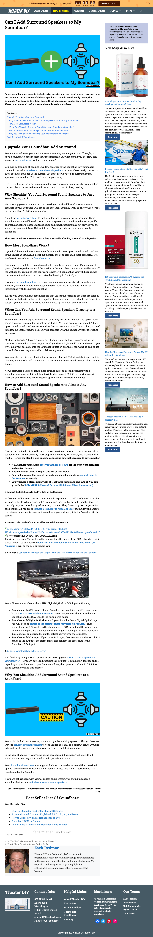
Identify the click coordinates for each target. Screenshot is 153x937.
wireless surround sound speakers (44, 170)
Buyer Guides (41, 10)
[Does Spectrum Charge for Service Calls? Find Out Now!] (126, 152)
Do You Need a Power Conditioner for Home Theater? (40, 824)
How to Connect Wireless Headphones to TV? (36, 817)
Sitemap (68, 919)
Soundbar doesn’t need (23, 765)
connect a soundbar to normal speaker (53, 508)
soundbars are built (27, 217)
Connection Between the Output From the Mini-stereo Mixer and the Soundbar (58, 552)
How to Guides (61, 10)
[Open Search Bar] (141, 10)
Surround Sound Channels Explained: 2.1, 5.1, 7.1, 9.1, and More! (45, 814)
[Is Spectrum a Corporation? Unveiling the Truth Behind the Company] (126, 242)
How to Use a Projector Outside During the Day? (29, 844)
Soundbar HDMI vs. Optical (26, 821)
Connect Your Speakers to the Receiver (26, 650)
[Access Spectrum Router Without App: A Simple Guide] (126, 400)
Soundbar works (42, 258)
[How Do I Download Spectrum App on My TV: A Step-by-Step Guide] (126, 334)
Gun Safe (79, 10)
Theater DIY (18, 11)
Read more (113, 137)
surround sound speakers (29, 281)
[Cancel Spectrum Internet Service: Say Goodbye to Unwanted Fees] (126, 76)
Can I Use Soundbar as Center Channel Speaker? (37, 810)
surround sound (23, 160)
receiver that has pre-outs (54, 464)
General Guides (97, 10)
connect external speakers (28, 744)
